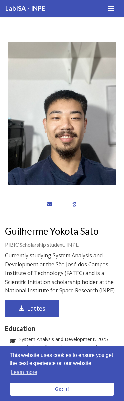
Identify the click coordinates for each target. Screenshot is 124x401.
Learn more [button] (24, 372)
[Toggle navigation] (111, 8)
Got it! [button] (62, 389)
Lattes (36, 308)
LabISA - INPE (25, 8)
